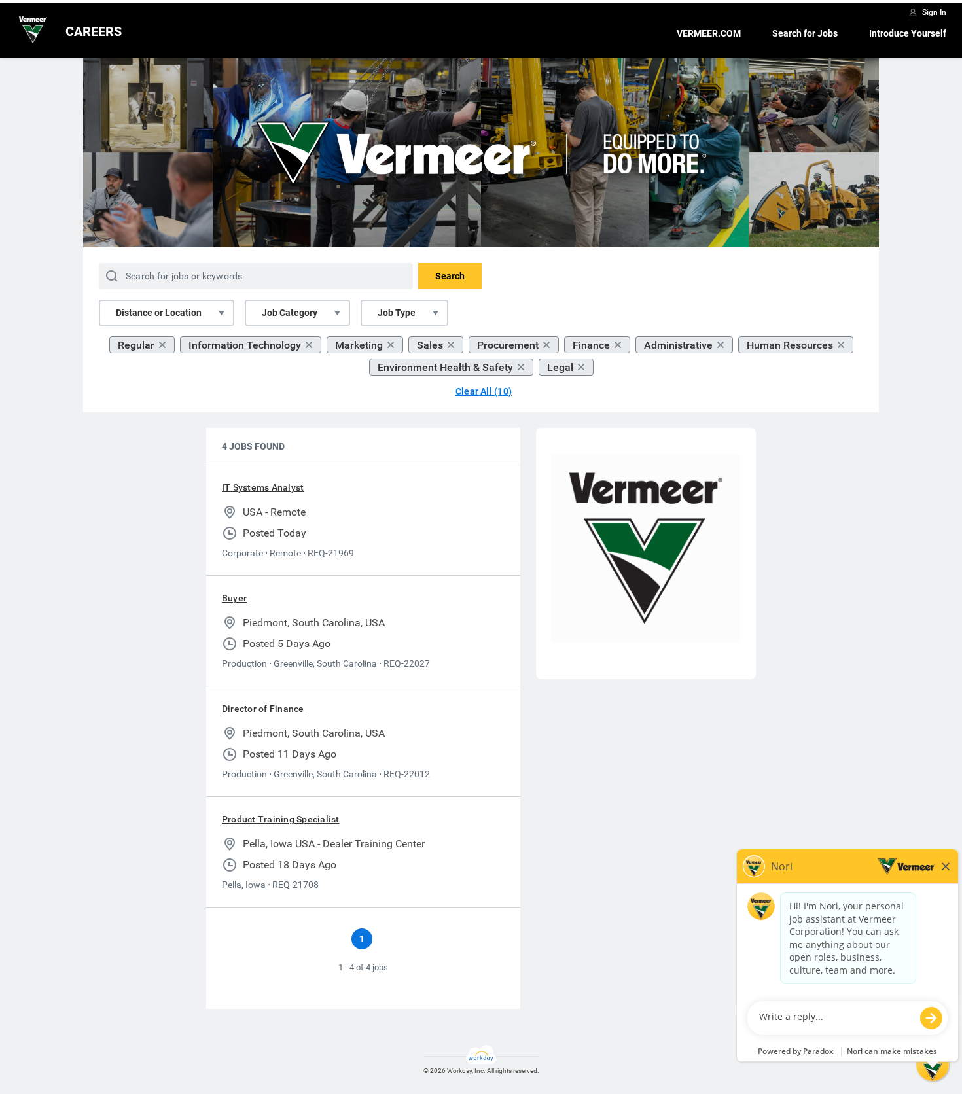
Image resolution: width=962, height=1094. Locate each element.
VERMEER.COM (709, 33)
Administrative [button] (678, 345)
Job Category (289, 313)
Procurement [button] (508, 345)
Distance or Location (159, 313)
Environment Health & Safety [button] (445, 367)
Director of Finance (263, 708)
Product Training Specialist (280, 819)
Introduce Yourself (907, 33)
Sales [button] (430, 345)
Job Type (397, 313)
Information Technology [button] (244, 345)
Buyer (234, 598)
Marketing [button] (359, 345)
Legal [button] (560, 367)
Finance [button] (591, 345)
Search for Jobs (805, 33)
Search (450, 276)
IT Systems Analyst (263, 487)
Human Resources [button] (790, 345)
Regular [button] (136, 345)
